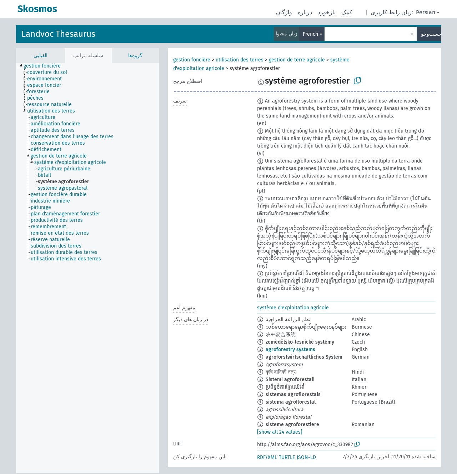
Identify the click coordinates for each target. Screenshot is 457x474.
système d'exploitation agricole (293, 308)
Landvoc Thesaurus (58, 34)
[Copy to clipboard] (357, 80)
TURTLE (287, 457)
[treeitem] (45, 66)
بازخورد (327, 12)
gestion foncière (191, 60)
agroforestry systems (290, 349)
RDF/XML (267, 457)
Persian (425, 12)
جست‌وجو (431, 34)
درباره (305, 12)
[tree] (87, 268)
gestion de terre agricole (297, 60)
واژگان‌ (284, 12)
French (310, 34)
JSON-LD (306, 457)
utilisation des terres (239, 60)
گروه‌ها (135, 56)
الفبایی (40, 56)
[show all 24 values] (279, 432)
